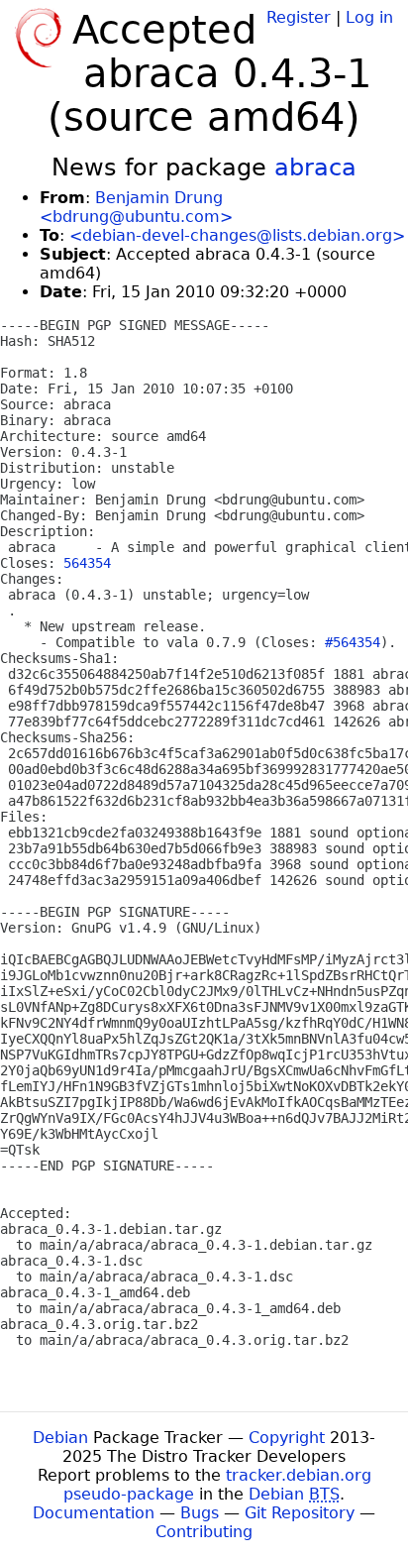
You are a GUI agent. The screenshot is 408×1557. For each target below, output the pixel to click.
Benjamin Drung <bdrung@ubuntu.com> (136, 207)
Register (298, 17)
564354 (87, 563)
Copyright (287, 1437)
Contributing (204, 1531)
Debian (60, 1437)
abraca (315, 167)
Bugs (199, 1512)
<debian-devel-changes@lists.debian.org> (237, 235)
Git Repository (300, 1512)
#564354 (352, 642)
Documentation (93, 1512)
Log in (369, 17)
